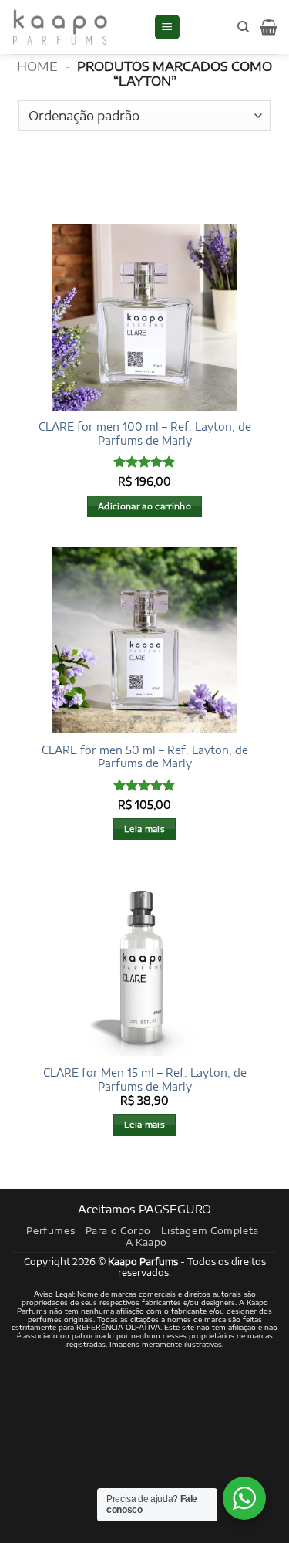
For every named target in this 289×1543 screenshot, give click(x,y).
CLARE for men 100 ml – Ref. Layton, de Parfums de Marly (145, 433)
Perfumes (50, 1230)
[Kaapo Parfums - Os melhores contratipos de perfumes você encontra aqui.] (77, 27)
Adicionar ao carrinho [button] (144, 506)
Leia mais (144, 829)
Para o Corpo (118, 1230)
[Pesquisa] (243, 27)
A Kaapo (146, 1242)
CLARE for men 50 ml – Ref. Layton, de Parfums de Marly (145, 756)
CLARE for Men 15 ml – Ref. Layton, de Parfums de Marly (145, 1079)
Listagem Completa (209, 1230)
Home (37, 66)
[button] (167, 27)
